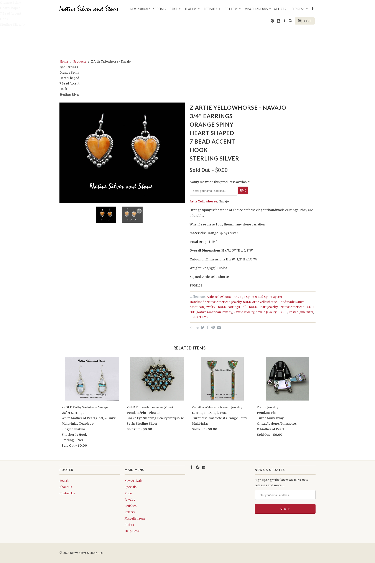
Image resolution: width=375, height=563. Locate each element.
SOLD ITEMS (199, 317)
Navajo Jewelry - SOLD (271, 312)
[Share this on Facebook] (207, 327)
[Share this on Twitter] (202, 327)
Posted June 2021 (301, 312)
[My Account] (284, 21)
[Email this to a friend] (218, 327)
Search (64, 481)
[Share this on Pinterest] (212, 327)
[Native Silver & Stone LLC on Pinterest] (272, 21)
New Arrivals (140, 9)
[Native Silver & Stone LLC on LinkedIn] (278, 21)
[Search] (291, 21)
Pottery (233, 9)
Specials (159, 9)
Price (175, 9)
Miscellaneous (258, 9)
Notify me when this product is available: (220, 182)
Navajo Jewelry (244, 312)
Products (79, 61)
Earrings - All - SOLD (242, 307)
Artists (280, 9)
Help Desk (299, 9)
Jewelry (192, 9)
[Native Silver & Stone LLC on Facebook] (313, 9)
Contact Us (67, 493)
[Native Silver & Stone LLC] (89, 8)
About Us (65, 487)
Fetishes (212, 9)
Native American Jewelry (214, 312)
